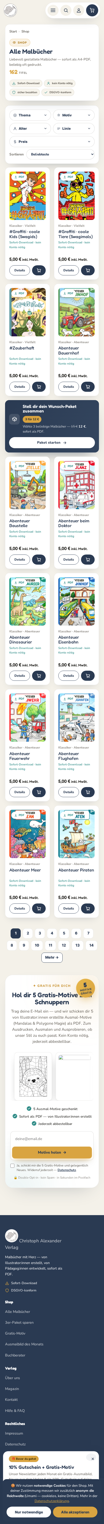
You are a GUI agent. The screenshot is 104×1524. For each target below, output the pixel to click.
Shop (25, 31)
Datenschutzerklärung (52, 1501)
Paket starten (48, 442)
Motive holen (52, 1152)
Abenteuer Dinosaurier (20, 639)
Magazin (12, 1388)
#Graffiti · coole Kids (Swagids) (24, 234)
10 (37, 945)
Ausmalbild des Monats (24, 1344)
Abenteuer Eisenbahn (68, 639)
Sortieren (16, 154)
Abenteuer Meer (25, 869)
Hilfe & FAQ (15, 1410)
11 (50, 945)
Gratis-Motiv (15, 1333)
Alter (23, 128)
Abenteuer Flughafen (68, 756)
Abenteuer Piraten (76, 869)
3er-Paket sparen (19, 1322)
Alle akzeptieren (75, 1512)
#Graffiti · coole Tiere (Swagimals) (75, 234)
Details (19, 270)
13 (77, 945)
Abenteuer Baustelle (19, 523)
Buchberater (15, 1355)
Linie (66, 128)
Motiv (67, 115)
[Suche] (65, 10)
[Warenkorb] (92, 10)
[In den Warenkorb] (39, 270)
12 (64, 945)
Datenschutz (67, 1170)
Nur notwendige (29, 1512)
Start (13, 31)
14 (91, 945)
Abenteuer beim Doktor (73, 523)
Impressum (14, 1433)
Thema (25, 115)
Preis (23, 142)
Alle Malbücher (17, 1311)
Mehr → (52, 957)
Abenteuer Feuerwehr (19, 756)
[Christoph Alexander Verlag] (10, 10)
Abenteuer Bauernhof (68, 350)
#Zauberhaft (21, 347)
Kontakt (11, 1399)
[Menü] (53, 10)
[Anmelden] (78, 10)
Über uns (12, 1377)
